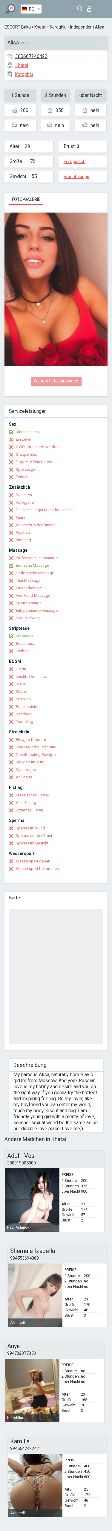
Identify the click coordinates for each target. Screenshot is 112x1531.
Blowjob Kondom (31, 739)
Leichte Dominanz (31, 676)
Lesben (22, 651)
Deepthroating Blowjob (36, 754)
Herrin (21, 669)
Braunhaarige (76, 176)
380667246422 (31, 56)
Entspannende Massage (37, 610)
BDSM (21, 684)
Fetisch (22, 477)
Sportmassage (29, 603)
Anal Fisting (26, 802)
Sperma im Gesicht (32, 843)
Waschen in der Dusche (36, 525)
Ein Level (23, 439)
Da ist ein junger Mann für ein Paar (45, 510)
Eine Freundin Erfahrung (36, 747)
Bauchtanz (25, 643)
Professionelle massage (37, 558)
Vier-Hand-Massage (33, 595)
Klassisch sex (27, 432)
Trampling (24, 721)
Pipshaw (23, 532)
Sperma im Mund (30, 828)
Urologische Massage (35, 573)
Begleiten (24, 495)
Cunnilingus (26, 769)
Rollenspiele (26, 706)
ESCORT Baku (17, 27)
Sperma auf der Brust (34, 835)
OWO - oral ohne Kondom (38, 447)
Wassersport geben (33, 861)
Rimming (23, 540)
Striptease (24, 636)
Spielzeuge (25, 469)
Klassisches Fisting (32, 795)
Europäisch (74, 161)
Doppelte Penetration (34, 462)
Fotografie (25, 502)
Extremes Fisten (29, 810)
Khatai (40, 27)
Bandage (23, 714)
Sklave (21, 691)
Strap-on (23, 699)
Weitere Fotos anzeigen (56, 381)
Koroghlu (58, 27)
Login (90, 7)
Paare (20, 517)
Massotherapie (29, 588)
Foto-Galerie (26, 199)
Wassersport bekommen (37, 868)
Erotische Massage (32, 565)
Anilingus (24, 777)
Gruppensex (26, 454)
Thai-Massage (28, 580)
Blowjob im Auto (30, 762)
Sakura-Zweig (28, 618)
